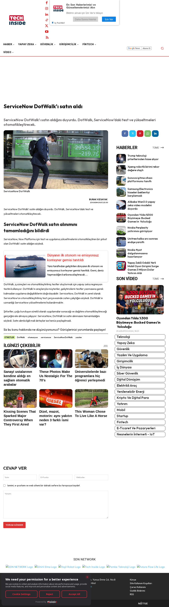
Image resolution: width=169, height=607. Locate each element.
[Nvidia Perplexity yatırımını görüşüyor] (121, 230)
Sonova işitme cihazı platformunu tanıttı (140, 179)
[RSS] (47, 37)
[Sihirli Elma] (46, 567)
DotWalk (21, 337)
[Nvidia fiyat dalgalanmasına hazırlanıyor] (121, 253)
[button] (162, 48)
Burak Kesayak (98, 199)
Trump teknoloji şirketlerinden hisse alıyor (143, 157)
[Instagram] (46, 8)
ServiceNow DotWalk (63, 337)
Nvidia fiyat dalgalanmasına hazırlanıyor (138, 253)
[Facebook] (46, 3)
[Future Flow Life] (151, 567)
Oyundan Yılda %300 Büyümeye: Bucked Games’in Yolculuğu (140, 218)
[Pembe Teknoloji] (121, 567)
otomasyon (33, 337)
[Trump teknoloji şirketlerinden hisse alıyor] (121, 158)
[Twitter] (46, 26)
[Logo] (21, 20)
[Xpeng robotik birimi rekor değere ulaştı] (121, 169)
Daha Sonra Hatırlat (85, 19)
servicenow (46, 337)
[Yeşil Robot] (69, 567)
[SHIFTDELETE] (19, 567)
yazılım (79, 337)
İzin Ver (109, 19)
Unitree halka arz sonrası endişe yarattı (143, 240)
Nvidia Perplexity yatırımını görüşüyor (140, 229)
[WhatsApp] (147, 133)
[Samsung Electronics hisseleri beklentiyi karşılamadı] (121, 192)
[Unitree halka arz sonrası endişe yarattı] (121, 241)
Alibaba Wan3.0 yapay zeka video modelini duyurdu (141, 205)
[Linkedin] (46, 14)
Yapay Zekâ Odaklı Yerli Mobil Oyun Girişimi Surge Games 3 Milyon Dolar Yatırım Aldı (143, 268)
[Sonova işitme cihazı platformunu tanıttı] (121, 181)
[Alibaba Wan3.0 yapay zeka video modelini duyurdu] (121, 204)
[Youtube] (46, 31)
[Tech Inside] (93, 567)
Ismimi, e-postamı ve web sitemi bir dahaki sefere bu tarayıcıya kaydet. (43, 485)
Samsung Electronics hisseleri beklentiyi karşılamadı (140, 192)
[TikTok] (46, 20)
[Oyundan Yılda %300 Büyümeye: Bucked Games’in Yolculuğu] (121, 217)
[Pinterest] (140, 133)
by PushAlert (59, 22)
